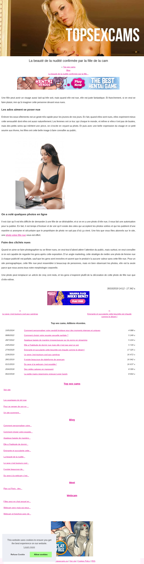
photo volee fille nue (16, 235)
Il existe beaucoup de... (14, 469)
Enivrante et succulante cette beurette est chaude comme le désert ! (109, 315)
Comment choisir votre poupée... (18, 432)
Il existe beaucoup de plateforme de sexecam (44, 359)
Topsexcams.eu (61, 561)
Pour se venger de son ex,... (16, 406)
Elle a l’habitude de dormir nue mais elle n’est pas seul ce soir (51, 345)
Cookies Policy (84, 561)
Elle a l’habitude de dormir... (16, 444)
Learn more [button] (29, 547)
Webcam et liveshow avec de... (17, 514)
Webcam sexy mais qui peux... (17, 508)
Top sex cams (69, 67)
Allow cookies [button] (41, 554)
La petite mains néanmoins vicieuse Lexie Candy (46, 374)
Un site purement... (12, 412)
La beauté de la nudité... (14, 457)
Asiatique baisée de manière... (17, 438)
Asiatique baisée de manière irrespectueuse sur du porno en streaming (55, 340)
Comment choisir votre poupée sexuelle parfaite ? (46, 335)
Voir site (7, 390)
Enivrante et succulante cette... (17, 450)
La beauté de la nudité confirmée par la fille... (68, 74)
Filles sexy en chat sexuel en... (17, 501)
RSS (93, 561)
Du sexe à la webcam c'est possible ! (40, 364)
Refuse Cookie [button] (18, 554)
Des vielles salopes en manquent (38, 369)
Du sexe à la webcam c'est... (16, 475)
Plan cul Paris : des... (13, 488)
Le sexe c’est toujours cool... (16, 463)
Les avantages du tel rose (15, 400)
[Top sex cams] (72, 28)
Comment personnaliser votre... (18, 425)
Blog (68, 70)
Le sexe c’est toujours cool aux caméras (20, 314)
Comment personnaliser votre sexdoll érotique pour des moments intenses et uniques (62, 330)
